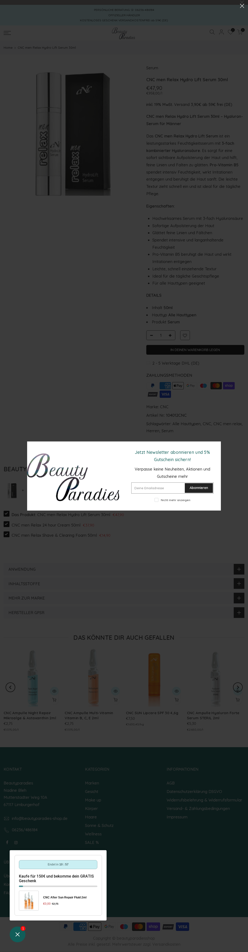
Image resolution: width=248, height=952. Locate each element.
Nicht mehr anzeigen (175, 500)
